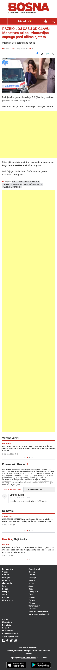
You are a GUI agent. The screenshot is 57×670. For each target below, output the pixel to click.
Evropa (5, 592)
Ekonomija (7, 583)
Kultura (31, 575)
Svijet (4, 594)
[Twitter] (11, 641)
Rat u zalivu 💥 (25, 21)
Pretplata (6, 625)
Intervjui (6, 577)
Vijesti (5, 572)
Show (30, 589)
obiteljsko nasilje (12, 184)
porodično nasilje (33, 184)
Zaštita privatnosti (10, 636)
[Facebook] (7, 641)
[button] (52, 61)
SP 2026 (32, 609)
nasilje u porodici (12, 187)
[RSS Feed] (3, 641)
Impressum (7, 631)
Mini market (7, 600)
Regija (5, 589)
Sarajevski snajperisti (38, 614)
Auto (30, 586)
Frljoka (31, 603)
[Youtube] (15, 641)
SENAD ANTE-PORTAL (38, 611)
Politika (5, 575)
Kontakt (5, 628)
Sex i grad (33, 592)
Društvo (5, 597)
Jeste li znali (34, 569)
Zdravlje (32, 577)
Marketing (7, 622)
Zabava (32, 600)
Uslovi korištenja (10, 633)
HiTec (31, 583)
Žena (30, 594)
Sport (4, 586)
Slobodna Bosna (28, 658)
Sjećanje (32, 572)
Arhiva (5, 619)
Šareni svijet (34, 606)
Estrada (32, 597)
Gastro (31, 580)
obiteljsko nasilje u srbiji (25, 182)
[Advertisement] (28, 134)
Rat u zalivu (7, 569)
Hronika (6, 580)
